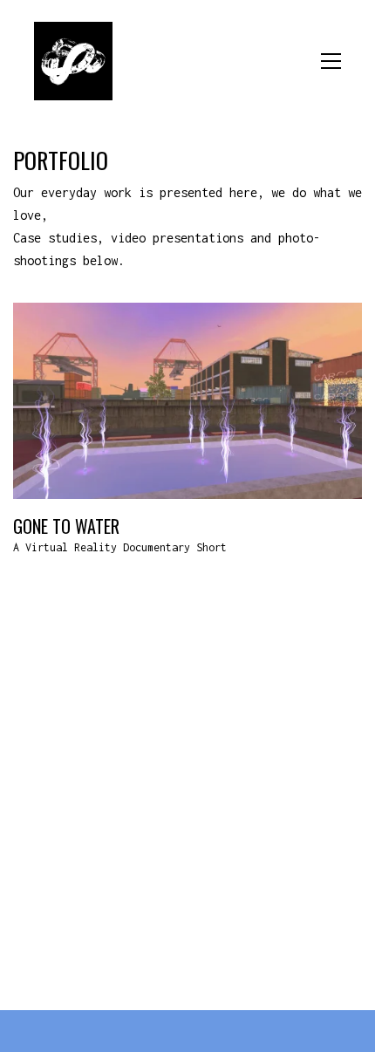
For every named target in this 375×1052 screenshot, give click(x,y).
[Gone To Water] (187, 401)
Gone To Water (66, 526)
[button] (331, 61)
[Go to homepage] (73, 61)
